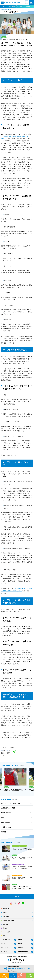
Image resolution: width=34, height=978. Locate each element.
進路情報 (20, 6)
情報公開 (20, 943)
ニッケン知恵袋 (11, 6)
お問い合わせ (21, 947)
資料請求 (20, 939)
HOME (3, 6)
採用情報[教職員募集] (23, 951)
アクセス (3, 943)
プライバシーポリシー (6, 947)
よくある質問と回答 (6, 939)
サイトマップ (4, 951)
